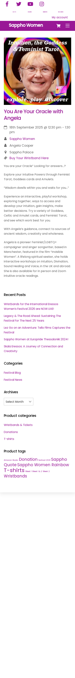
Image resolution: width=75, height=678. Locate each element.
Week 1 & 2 (37, 471)
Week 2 (46, 471)
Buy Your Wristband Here (29, 158)
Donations (11, 432)
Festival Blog (12, 373)
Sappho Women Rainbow (43, 465)
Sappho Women (22, 139)
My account (60, 17)
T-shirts (9, 439)
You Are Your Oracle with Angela (33, 115)
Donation (28, 459)
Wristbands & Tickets (18, 425)
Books (15, 460)
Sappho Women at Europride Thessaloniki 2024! (36, 339)
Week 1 (28, 471)
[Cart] (58, 25)
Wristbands (15, 476)
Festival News (13, 380)
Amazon (8, 460)
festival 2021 (44, 460)
